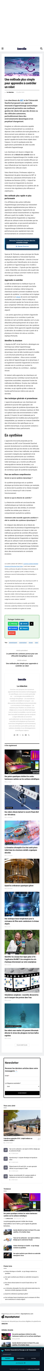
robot (36, 642)
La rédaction (10, 92)
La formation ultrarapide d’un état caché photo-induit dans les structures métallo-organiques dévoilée (21, 850)
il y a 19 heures (9, 855)
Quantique (9, 881)
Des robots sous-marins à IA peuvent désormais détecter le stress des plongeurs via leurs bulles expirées (22, 1033)
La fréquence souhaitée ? (13, 1083)
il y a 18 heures (9, 817)
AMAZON (5, 1323)
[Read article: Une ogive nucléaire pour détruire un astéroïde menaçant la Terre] (8, 1255)
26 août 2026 (18, 1218)
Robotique (9, 807)
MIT (21, 100)
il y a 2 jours (8, 964)
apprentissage (13, 642)
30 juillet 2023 (20, 92)
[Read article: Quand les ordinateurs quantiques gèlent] (22, 871)
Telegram (25, 628)
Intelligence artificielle (13, 952)
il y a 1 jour (8, 926)
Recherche (9, 843)
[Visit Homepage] (21, 48)
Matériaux (9, 914)
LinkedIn (25, 623)
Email (12, 633)
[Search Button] (41, 49)
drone (18, 297)
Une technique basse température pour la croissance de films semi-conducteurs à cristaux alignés (22, 921)
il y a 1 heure (8, 781)
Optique (8, 772)
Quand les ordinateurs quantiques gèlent (19, 886)
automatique (23, 642)
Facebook (14, 628)
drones (31, 642)
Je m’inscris (19, 1363)
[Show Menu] (2, 49)
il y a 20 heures (9, 888)
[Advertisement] (22, 23)
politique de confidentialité (33, 1369)
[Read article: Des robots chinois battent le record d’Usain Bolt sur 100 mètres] (22, 797)
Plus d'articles (22, 1045)
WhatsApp (14, 623)
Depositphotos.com (27, 1314)
